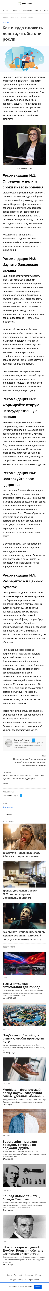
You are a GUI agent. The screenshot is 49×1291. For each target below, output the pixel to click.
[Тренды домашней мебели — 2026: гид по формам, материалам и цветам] (24, 874)
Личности (7, 1190)
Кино (5, 1241)
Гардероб (16, 10)
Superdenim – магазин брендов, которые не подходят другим (20, 1145)
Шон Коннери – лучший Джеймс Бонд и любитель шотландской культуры (23, 1250)
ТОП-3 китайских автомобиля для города (21, 985)
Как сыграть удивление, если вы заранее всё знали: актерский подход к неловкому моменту (24, 936)
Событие (7, 1029)
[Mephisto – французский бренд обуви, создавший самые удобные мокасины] (24, 1069)
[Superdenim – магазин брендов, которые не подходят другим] (24, 1121)
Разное (31, 17)
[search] (45, 3)
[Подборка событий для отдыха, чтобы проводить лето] (24, 1014)
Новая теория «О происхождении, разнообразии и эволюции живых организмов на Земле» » (29, 762)
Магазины (7, 1135)
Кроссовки (27, 10)
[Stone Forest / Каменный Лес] (24, 4)
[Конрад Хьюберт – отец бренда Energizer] (24, 1175)
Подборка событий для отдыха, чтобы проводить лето (23, 1038)
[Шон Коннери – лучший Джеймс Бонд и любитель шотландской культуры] (24, 1226)
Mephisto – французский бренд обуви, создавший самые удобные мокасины (23, 1093)
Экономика (7, 807)
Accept (37, 1287)
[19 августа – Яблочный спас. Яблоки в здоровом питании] (24, 837)
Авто (5, 978)
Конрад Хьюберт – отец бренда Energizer (21, 1197)
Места (38, 10)
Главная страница (10, 17)
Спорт (6, 10)
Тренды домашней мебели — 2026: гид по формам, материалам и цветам (22, 894)
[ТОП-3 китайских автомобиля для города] (24, 963)
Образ (23, 17)
